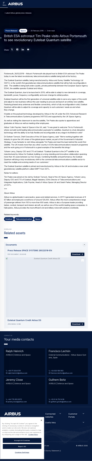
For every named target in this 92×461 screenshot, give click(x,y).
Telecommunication (24, 219)
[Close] (41, 420)
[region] (22, 438)
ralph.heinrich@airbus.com (17, 373)
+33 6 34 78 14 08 (57, 399)
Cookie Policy (33, 434)
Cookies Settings (22, 452)
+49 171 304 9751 (14, 371)
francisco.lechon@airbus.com (61, 373)
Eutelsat (8, 219)
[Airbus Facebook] (17, 49)
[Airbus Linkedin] (23, 49)
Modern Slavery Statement (49, 451)
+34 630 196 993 (56, 371)
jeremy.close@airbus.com (17, 402)
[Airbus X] (12, 49)
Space (38, 219)
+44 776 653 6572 (14, 399)
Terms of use (44, 446)
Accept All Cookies (22, 440)
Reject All (22, 446)
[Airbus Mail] (28, 49)
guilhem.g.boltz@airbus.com (60, 402)
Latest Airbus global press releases (19, 13)
